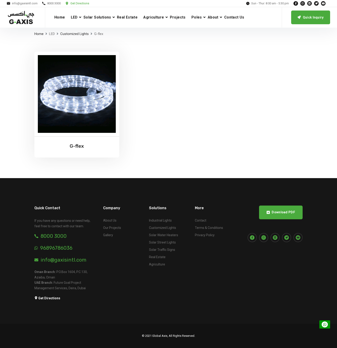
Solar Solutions (97, 17)
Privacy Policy (205, 235)
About (213, 17)
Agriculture (153, 17)
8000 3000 (54, 3)
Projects (178, 17)
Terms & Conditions (209, 228)
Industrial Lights (160, 220)
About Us (109, 220)
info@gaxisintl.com (25, 3)
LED (74, 17)
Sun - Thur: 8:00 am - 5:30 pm (270, 3)
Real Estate (127, 17)
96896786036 (56, 248)
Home (59, 17)
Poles (196, 17)
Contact (200, 220)
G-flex (77, 146)
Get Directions (79, 3)
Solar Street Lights (162, 242)
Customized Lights (74, 34)
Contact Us (234, 17)
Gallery (108, 235)
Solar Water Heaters (163, 235)
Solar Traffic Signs (162, 250)
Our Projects (112, 228)
